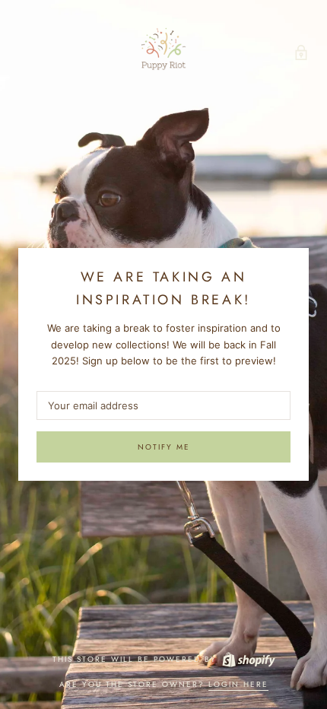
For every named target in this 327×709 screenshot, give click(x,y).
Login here (238, 684)
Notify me (164, 447)
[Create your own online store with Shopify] (248, 659)
